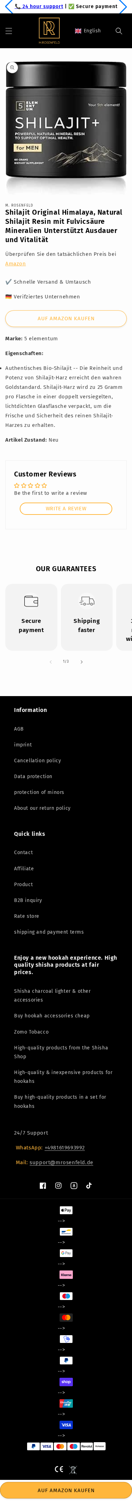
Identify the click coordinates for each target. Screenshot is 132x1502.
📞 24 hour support (39, 7)
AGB (19, 729)
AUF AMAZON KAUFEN (66, 318)
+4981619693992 (65, 1147)
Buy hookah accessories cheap (52, 1016)
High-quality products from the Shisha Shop (61, 1052)
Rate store (26, 916)
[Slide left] (50, 662)
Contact (23, 853)
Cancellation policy (37, 761)
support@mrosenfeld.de (61, 1162)
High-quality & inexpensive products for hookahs (63, 1076)
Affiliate (24, 869)
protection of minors (39, 792)
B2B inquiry (28, 900)
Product (23, 885)
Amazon (15, 263)
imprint (23, 745)
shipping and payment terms (49, 932)
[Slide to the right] (81, 662)
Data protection (33, 777)
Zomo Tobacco (31, 1032)
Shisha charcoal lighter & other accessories (52, 995)
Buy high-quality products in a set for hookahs (60, 1101)
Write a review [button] (66, 508)
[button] (9, 31)
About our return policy (42, 808)
